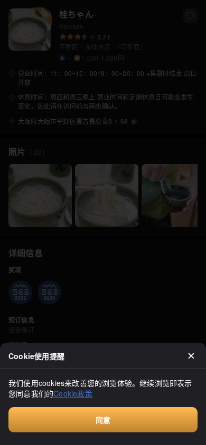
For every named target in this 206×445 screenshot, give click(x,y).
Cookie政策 (72, 393)
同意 (103, 419)
